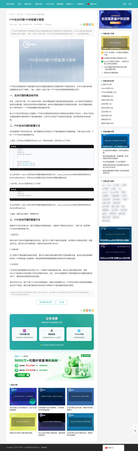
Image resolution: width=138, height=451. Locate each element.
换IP (123, 206)
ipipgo (15, 24)
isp (120, 189)
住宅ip (124, 196)
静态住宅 (116, 217)
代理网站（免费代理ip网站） (112, 48)
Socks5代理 (114, 192)
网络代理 (104, 119)
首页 (19, 4)
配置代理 (113, 213)
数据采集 (60, 4)
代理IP (123, 192)
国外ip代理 (105, 108)
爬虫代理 (104, 115)
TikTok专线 (50, 4)
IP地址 (113, 189)
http (109, 185)
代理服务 (106, 196)
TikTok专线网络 (106, 92)
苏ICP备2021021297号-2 (32, 447)
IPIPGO (10, 4)
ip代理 (103, 84)
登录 (124, 4)
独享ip (105, 213)
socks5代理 (105, 88)
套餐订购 (27, 4)
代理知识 (80, 4)
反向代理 (20, 14)
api (104, 185)
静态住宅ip (106, 221)
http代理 (116, 185)
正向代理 (104, 112)
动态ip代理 (106, 203)
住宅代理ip (116, 199)
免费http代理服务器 (111, 73)
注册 (130, 4)
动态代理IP (116, 203)
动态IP (125, 199)
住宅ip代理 (106, 199)
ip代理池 (105, 189)
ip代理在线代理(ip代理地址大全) (115, 58)
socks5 (105, 192)
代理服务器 (105, 96)
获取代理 (38, 4)
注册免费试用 (46, 302)
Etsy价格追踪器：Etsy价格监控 (114, 162)
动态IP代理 (105, 100)
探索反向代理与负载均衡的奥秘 (21, 433)
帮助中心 (70, 4)
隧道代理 (122, 213)
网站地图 (44, 447)
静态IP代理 (105, 123)
